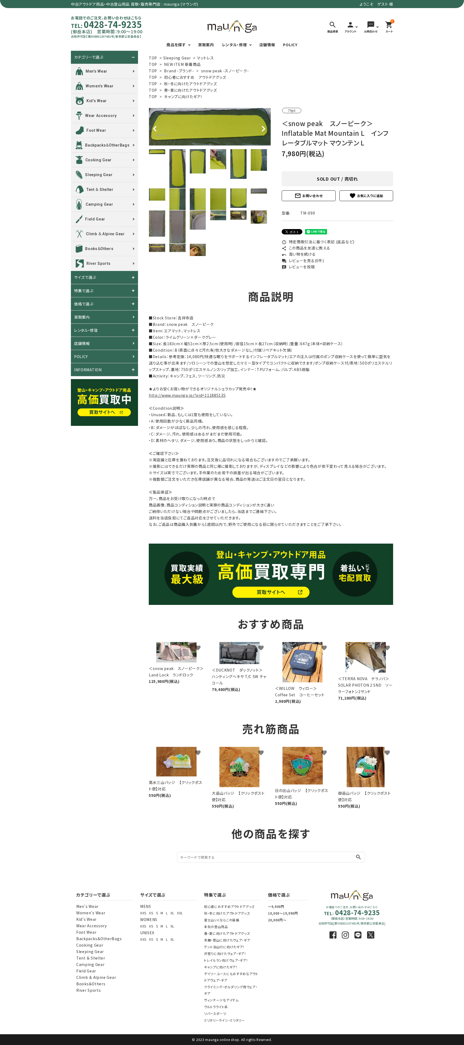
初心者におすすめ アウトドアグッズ (195, 77)
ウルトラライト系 (216, 1006)
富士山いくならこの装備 (221, 920)
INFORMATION (88, 369)
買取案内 (206, 44)
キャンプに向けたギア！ (183, 96)
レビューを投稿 (298, 266)
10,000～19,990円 (283, 913)
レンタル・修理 (234, 44)
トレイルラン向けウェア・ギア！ (226, 960)
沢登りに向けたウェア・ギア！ (225, 953)
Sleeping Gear (177, 57)
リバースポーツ (215, 1013)
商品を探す (176, 44)
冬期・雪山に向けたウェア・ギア (227, 940)
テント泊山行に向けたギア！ (224, 946)
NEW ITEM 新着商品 (182, 64)
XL (172, 913)
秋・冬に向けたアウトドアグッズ (190, 83)
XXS (143, 913)
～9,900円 (276, 906)
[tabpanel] (210, 127)
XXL (180, 913)
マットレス (205, 57)
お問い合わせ (308, 195)
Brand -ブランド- (179, 70)
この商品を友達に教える (306, 248)
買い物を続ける (299, 254)
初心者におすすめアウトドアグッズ (229, 906)
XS (151, 913)
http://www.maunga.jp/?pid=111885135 (187, 395)
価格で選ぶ (83, 303)
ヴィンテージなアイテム (221, 1000)
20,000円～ (277, 920)
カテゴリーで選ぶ (88, 57)
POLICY (290, 44)
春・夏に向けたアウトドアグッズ (190, 90)
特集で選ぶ (83, 290)
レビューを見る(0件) (303, 260)
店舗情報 (267, 44)
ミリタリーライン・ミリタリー (224, 1020)
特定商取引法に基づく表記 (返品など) (318, 241)
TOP (153, 57)
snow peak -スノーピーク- (225, 70)
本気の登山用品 (216, 926)
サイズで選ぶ (85, 277)
